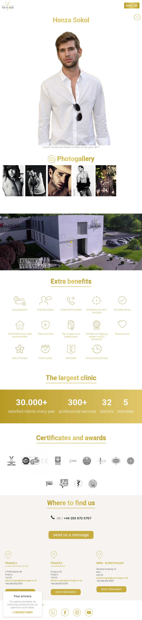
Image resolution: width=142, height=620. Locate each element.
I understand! (22, 612)
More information (65, 591)
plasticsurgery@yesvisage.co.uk (21, 580)
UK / (73, 518)
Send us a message (71, 534)
